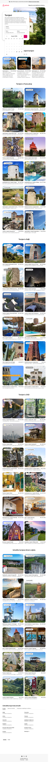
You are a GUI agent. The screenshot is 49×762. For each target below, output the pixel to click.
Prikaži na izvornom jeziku (34, 1)
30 (21, 51)
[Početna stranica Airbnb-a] (6, 5)
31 (6, 54)
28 (16, 51)
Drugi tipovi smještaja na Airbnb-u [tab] (24, 708)
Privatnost (22, 759)
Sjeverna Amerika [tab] (11, 708)
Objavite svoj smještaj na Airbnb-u (36, 5)
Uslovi (27, 759)
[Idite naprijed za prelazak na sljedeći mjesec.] (21, 36)
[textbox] (10, 32)
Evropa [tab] (4, 708)
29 (19, 51)
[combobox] (16, 28)
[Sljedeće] (26, 54)
